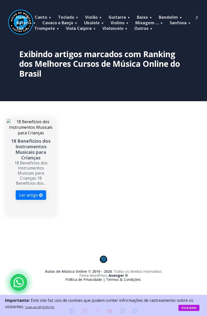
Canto (41, 17)
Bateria (24, 23)
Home (22, 17)
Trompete (44, 28)
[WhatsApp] (18, 282)
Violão (91, 17)
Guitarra (117, 17)
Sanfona (178, 23)
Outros (141, 28)
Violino (117, 23)
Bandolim (168, 17)
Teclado (66, 17)
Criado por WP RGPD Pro (39, 307)
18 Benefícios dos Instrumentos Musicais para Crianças (30, 149)
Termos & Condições (123, 279)
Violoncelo (112, 28)
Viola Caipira (79, 28)
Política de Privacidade (84, 279)
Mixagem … (147, 23)
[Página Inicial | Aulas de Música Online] (103, 266)
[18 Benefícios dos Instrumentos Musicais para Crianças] (31, 133)
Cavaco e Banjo (57, 23)
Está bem (189, 308)
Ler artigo (29, 195)
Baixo (142, 17)
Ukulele (92, 23)
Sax (19, 28)
